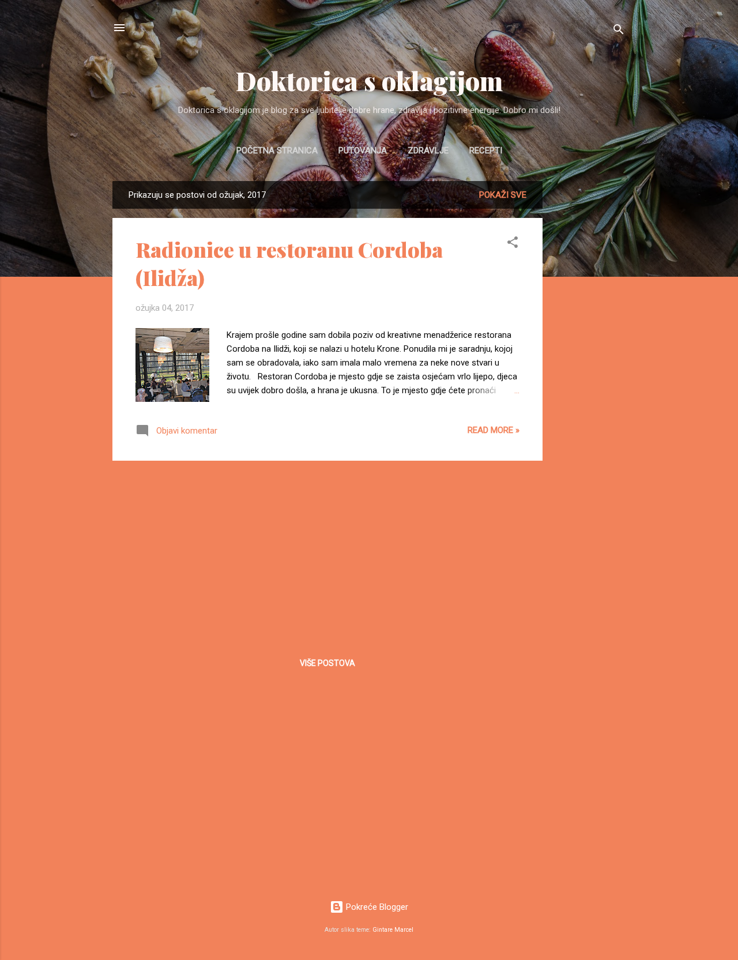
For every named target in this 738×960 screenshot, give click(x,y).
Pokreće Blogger (376, 907)
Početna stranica (277, 150)
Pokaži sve (502, 195)
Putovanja (362, 150)
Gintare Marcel (392, 929)
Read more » (493, 430)
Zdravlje (428, 150)
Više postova (327, 663)
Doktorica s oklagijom (369, 80)
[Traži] (619, 31)
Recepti (485, 150)
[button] (512, 244)
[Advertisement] (589, 354)
